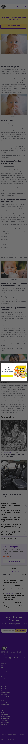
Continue (7, 376)
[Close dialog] (26, 363)
